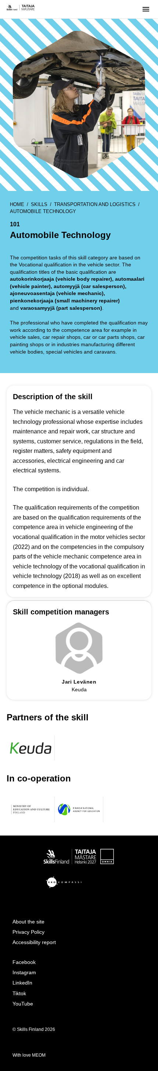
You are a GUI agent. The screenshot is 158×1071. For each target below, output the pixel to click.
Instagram (24, 972)
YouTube (22, 1004)
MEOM (39, 1055)
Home (17, 204)
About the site (28, 922)
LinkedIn (22, 983)
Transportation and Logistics (95, 204)
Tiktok (19, 993)
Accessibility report (34, 942)
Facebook (24, 962)
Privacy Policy (28, 932)
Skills (39, 204)
